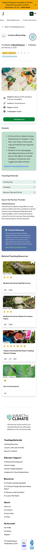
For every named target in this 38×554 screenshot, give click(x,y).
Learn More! (25, 7)
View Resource (19, 119)
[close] (35, 5)
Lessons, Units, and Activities (14, 448)
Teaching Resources (11, 444)
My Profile (7, 528)
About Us (7, 506)
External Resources (13, 20)
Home (2, 20)
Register (7, 534)
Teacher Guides (9, 465)
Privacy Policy (9, 513)
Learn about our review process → (16, 247)
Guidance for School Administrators (16, 472)
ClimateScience (18, 45)
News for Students (10, 451)
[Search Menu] (31, 14)
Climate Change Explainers (13, 469)
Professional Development (13, 462)
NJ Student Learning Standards (15, 483)
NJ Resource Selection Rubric (14, 492)
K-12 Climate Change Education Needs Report (17, 487)
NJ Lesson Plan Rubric (11, 496)
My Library (7, 531)
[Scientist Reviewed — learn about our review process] (32, 37)
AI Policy (7, 517)
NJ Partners (8, 510)
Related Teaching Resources (16, 166)
